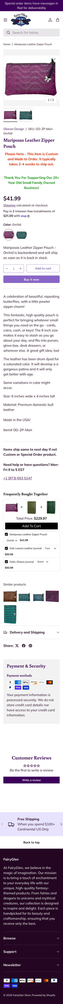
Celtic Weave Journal (22, 561)
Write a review (31, 780)
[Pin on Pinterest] (30, 645)
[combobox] (31, 33)
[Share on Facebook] (23, 645)
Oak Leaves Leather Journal (26, 548)
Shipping (9, 205)
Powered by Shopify (43, 995)
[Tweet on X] (17, 645)
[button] (57, 20)
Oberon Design (13, 129)
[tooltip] (10, 596)
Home (6, 44)
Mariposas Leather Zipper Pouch (33, 44)
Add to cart (43, 268)
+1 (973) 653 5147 (17, 478)
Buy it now (31, 279)
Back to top (31, 842)
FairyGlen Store (22, 995)
